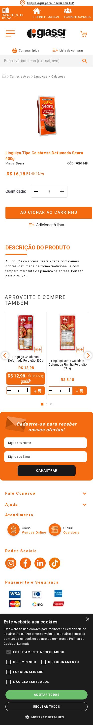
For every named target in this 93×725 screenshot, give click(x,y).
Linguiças (40, 76)
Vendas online (34, 532)
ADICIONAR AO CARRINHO (49, 212)
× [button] (87, 619)
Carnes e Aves (20, 76)
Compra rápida (29, 50)
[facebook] (25, 564)
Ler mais (23, 643)
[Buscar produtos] (85, 61)
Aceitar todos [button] (46, 695)
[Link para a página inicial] (4, 76)
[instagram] (10, 564)
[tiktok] (54, 564)
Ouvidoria (71, 532)
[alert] (46, 669)
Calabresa (58, 76)
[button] (46, 210)
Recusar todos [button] (46, 706)
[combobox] (46, 61)
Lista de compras (72, 50)
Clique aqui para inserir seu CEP (50, 3)
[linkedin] (40, 564)
